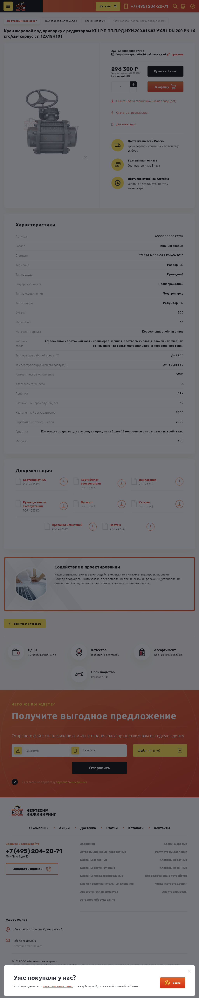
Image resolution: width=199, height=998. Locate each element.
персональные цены (57, 986)
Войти (177, 982)
